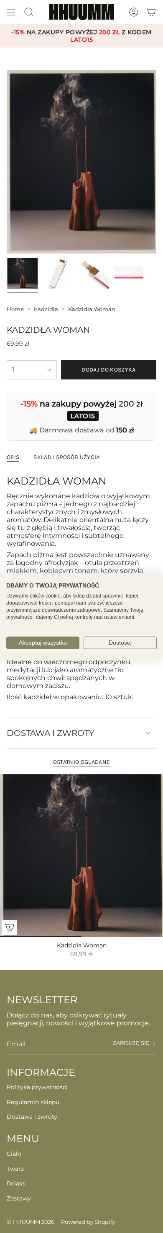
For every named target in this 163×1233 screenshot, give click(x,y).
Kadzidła (46, 309)
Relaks (16, 1183)
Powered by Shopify (88, 1221)
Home (15, 309)
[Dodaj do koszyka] (9, 927)
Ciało (14, 1154)
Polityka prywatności (37, 1087)
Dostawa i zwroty (50, 733)
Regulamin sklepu (33, 1102)
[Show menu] (11, 12)
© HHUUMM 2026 (30, 1221)
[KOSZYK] (151, 12)
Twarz (15, 1169)
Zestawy (19, 1198)
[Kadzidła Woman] (81, 855)
